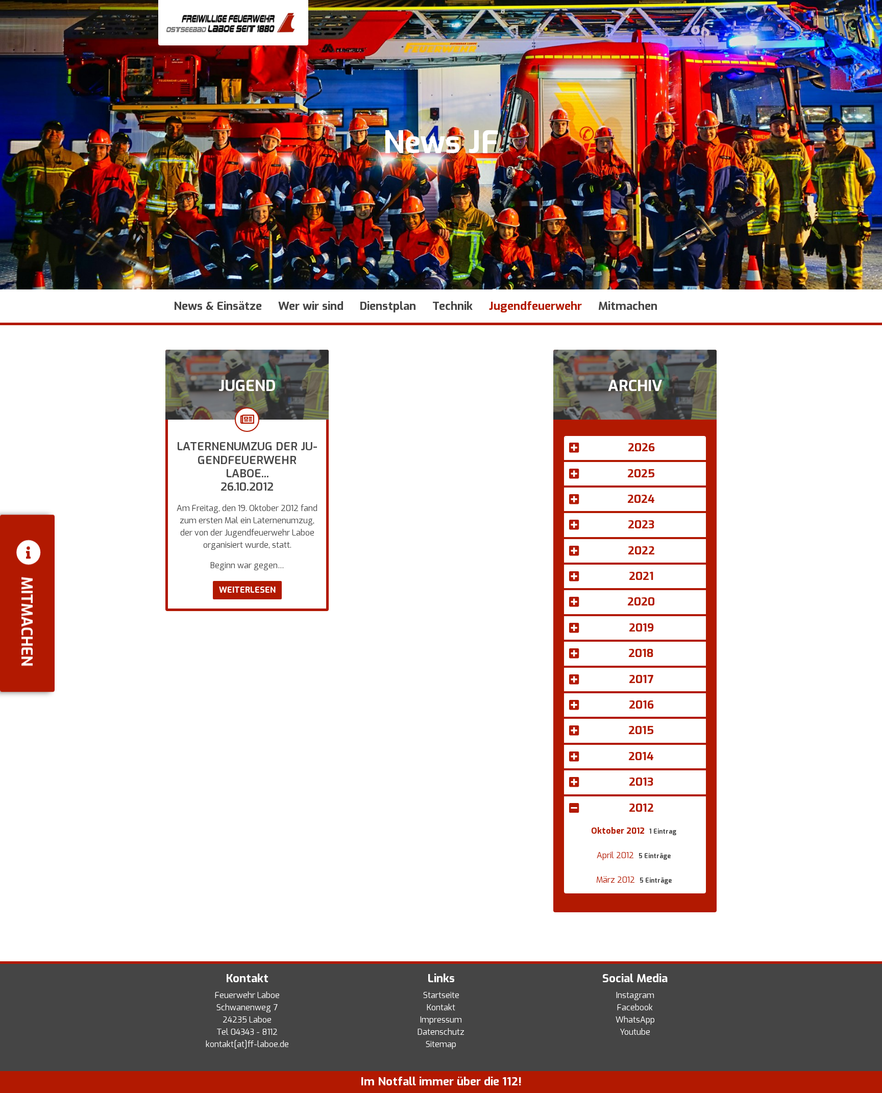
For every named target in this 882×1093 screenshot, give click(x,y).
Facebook (635, 1007)
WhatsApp (635, 1019)
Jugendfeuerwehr (535, 306)
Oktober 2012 (619, 830)
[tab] (635, 449)
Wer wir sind (311, 306)
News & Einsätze (218, 306)
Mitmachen (627, 306)
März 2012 (616, 880)
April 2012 (616, 855)
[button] (635, 447)
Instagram (635, 995)
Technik (452, 306)
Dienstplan (388, 306)
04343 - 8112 (254, 1032)
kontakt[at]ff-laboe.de (247, 1044)
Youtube (635, 1032)
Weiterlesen (247, 590)
